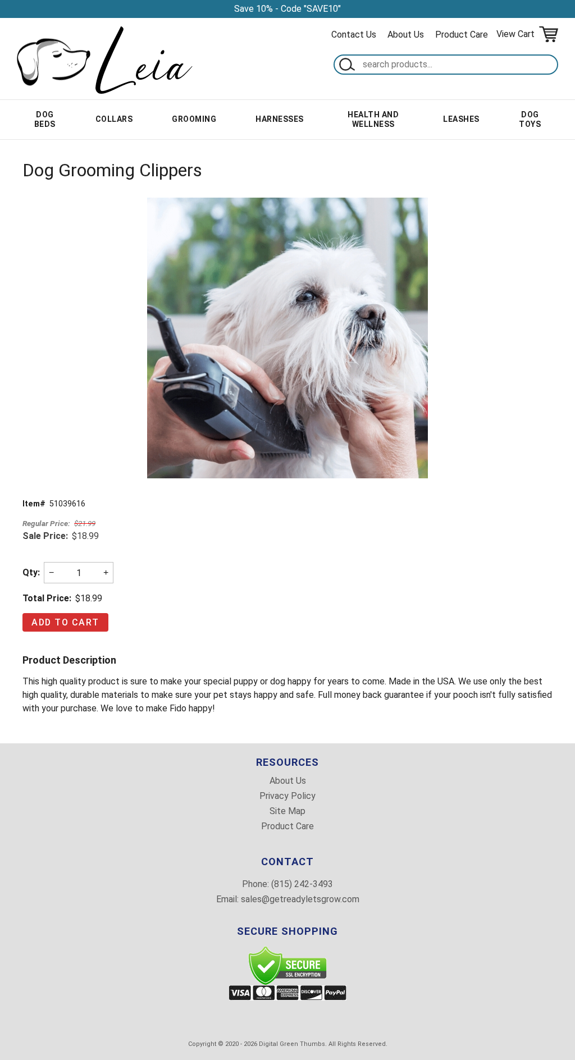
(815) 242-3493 (302, 884)
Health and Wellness (373, 119)
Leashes (461, 119)
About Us (405, 34)
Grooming (194, 119)
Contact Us (353, 34)
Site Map (287, 811)
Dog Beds (45, 119)
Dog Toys (530, 119)
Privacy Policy (287, 796)
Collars (114, 119)
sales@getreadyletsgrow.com (300, 899)
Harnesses (279, 119)
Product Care (461, 34)
